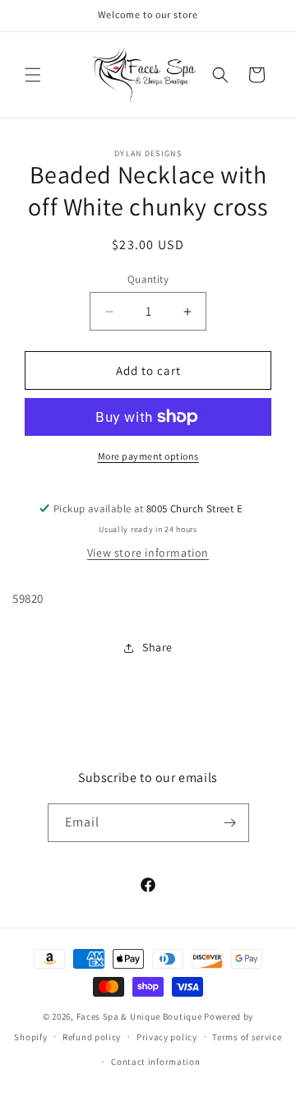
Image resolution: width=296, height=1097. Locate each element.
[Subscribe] (230, 822)
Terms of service (246, 1037)
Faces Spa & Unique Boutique (139, 1016)
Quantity (148, 279)
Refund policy (91, 1037)
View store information (148, 552)
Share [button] (157, 647)
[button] (33, 75)
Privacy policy (166, 1037)
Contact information (155, 1061)
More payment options (148, 456)
